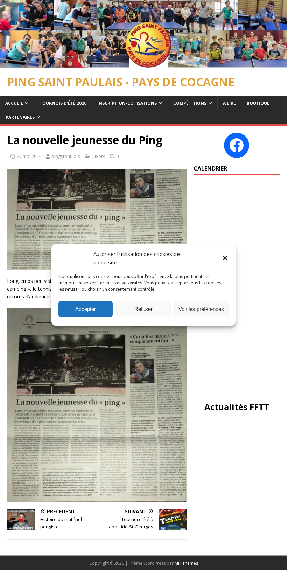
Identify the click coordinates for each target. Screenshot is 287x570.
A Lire (229, 103)
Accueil (14, 103)
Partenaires (20, 117)
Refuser (143, 309)
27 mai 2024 (29, 156)
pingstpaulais (65, 156)
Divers (98, 156)
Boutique (258, 103)
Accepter (85, 309)
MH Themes (186, 563)
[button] (225, 258)
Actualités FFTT (236, 406)
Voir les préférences (201, 309)
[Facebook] (236, 145)
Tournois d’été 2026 (63, 103)
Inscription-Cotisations (127, 103)
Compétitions (189, 103)
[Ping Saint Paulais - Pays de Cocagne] (143, 63)
